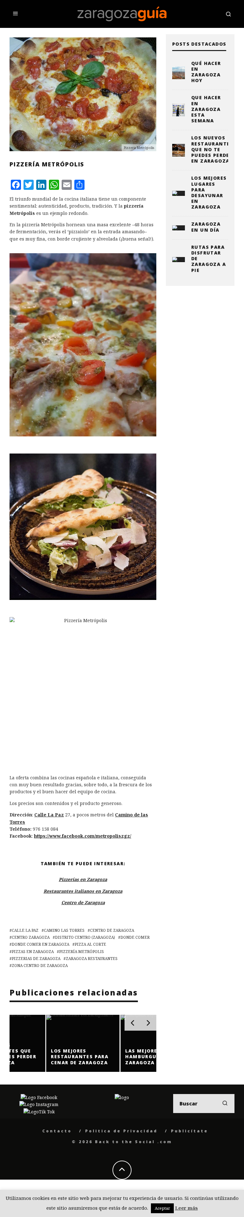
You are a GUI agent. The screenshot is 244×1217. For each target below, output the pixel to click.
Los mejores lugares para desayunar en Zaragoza (209, 192)
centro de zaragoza (112, 930)
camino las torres (64, 930)
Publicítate (189, 1131)
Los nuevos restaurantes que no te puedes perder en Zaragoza (212, 149)
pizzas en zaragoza (33, 951)
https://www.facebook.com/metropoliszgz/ (82, 836)
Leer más (186, 1208)
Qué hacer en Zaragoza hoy (206, 72)
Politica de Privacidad (121, 1131)
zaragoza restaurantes (92, 958)
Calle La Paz (49, 815)
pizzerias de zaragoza (36, 958)
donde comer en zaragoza (40, 944)
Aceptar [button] (162, 1208)
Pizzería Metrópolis (81, 951)
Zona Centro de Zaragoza (40, 965)
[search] (224, 1103)
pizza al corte (90, 944)
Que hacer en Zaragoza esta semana (206, 109)
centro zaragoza (31, 937)
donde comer (135, 937)
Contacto (57, 1131)
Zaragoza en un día (205, 227)
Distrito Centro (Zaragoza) (85, 937)
